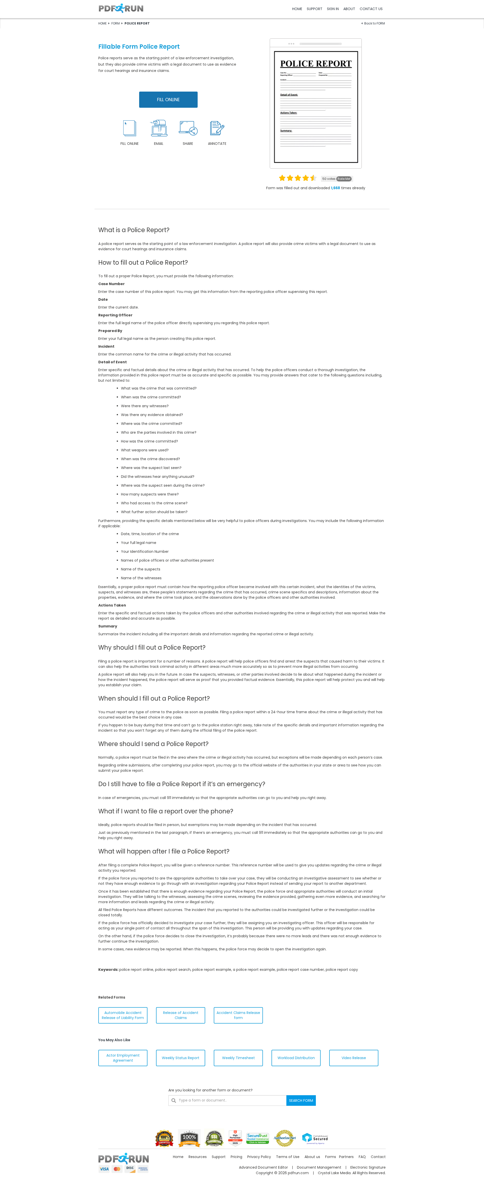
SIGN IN (333, 8)
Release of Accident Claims (180, 1015)
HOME (297, 8)
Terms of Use (287, 1156)
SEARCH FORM (301, 1100)
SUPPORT (314, 8)
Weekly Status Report (180, 1057)
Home (178, 1156)
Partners (346, 1156)
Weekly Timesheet (238, 1057)
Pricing (236, 1156)
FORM (115, 23)
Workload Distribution (296, 1057)
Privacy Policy (259, 1156)
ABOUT (349, 8)
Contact (378, 1156)
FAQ (362, 1156)
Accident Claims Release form (238, 1015)
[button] (242, 9)
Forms (330, 1156)
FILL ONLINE (168, 99)
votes (336, 179)
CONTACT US (371, 8)
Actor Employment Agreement (123, 1058)
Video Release (354, 1057)
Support (219, 1156)
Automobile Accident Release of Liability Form (123, 1015)
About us (312, 1156)
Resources (198, 1156)
